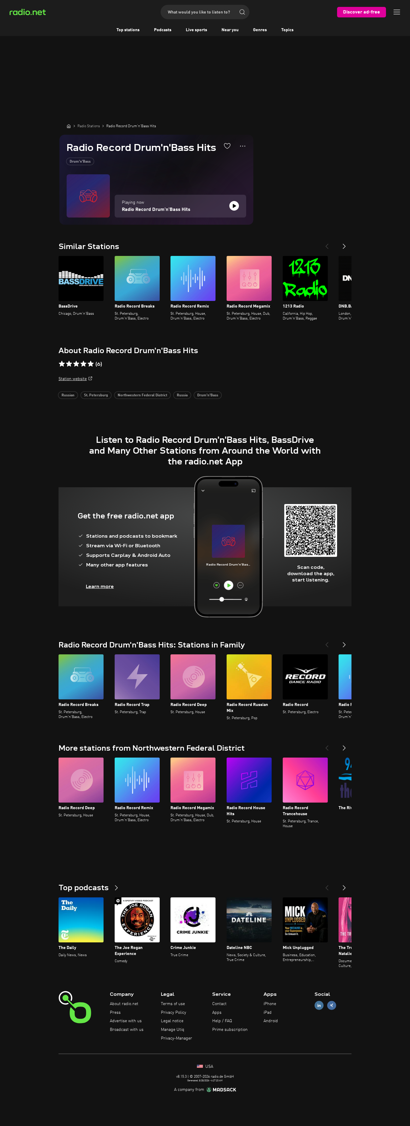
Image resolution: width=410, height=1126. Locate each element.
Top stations (128, 30)
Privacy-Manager (176, 1038)
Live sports (196, 30)
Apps (217, 1012)
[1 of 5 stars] (61, 364)
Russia (182, 395)
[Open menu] (396, 12)
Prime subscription (230, 1030)
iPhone (270, 1004)
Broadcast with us (126, 1030)
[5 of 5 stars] (90, 364)
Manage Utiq (172, 1030)
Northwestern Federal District (142, 395)
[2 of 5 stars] (69, 364)
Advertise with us (126, 1021)
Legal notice (172, 1021)
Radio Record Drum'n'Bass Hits (156, 209)
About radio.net (124, 1004)
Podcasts (162, 30)
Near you (230, 30)
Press (115, 1012)
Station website (73, 379)
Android (271, 1021)
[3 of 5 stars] (76, 364)
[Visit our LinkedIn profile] (319, 1005)
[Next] (344, 244)
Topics (287, 30)
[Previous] (327, 244)
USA (208, 1066)
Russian (68, 395)
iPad (268, 1012)
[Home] (68, 126)
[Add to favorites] (227, 146)
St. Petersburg (96, 395)
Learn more (100, 586)
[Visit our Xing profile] (331, 1005)
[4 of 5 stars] (83, 364)
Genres (260, 30)
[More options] (242, 146)
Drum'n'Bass (80, 162)
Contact (219, 1004)
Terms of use (173, 1004)
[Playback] (234, 206)
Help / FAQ (222, 1021)
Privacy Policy (173, 1012)
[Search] (242, 12)
